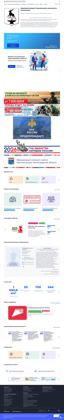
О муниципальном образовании (14, 4)
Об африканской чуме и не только (12, 208)
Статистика (25, 399)
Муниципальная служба (27, 395)
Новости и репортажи (8, 389)
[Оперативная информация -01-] (32, 199)
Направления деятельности (28, 388)
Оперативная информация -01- (30, 208)
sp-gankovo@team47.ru (16, 411)
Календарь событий (7, 388)
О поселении (6, 405)
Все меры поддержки (55, 302)
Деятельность (23, 4)
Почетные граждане (8, 396)
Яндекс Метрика (24, 415)
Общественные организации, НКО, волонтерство (48, 390)
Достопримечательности (8, 399)
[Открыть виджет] (60, 416)
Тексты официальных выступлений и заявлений (30, 406)
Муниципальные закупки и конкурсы (30, 401)
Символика (6, 395)
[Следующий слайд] (59, 70)
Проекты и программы (27, 390)
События (41, 4)
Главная (5, 4)
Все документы (56, 327)
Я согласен (57, 415)
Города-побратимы (7, 400)
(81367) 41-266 (6, 411)
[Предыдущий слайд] (4, 70)
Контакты (45, 4)
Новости (36, 4)
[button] (58, 180)
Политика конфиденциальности (43, 411)
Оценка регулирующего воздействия (30, 400)
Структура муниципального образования (30, 394)
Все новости (57, 189)
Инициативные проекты (46, 391)
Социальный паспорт (8, 404)
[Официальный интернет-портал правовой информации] (32, 379)
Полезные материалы (8, 390)
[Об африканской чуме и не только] (13, 199)
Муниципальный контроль (28, 404)
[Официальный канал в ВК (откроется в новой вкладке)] (59, 410)
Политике (11, 417)
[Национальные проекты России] (17, 312)
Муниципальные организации (28, 396)
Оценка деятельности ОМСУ (47, 388)
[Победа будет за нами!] (32, 109)
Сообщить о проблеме (13, 45)
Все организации (56, 347)
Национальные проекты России (39, 307)
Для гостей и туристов (8, 401)
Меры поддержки (30, 4)
